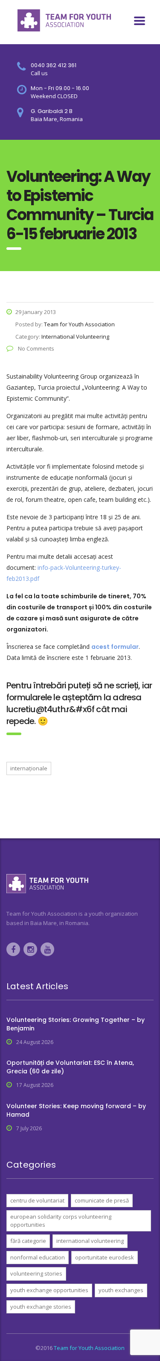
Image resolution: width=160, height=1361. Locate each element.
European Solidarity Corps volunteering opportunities (60, 1220)
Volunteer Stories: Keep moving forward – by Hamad (76, 1110)
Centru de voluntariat (37, 1200)
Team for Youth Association (89, 1348)
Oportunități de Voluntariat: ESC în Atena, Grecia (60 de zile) (70, 1066)
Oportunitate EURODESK (104, 1257)
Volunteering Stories (36, 1273)
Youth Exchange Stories (40, 1306)
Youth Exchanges (121, 1290)
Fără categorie (28, 1241)
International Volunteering (90, 1241)
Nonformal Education (37, 1257)
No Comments (35, 348)
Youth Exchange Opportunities (49, 1290)
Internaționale (28, 768)
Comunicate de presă (102, 1200)
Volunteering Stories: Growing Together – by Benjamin (75, 1024)
